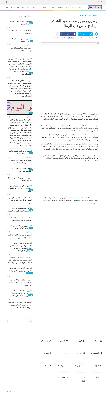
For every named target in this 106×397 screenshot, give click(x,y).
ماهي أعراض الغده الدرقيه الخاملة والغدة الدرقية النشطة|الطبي (21, 161)
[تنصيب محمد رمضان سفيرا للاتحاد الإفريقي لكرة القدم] (19, 40)
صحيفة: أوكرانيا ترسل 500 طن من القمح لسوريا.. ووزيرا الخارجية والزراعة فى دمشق (20, 282)
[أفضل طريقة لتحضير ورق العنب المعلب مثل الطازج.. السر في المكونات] (19, 209)
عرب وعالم (25, 7)
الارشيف (96, 15)
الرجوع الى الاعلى (9, 391)
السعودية (60, 7)
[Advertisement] (70, 99)
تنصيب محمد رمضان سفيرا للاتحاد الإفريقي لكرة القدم (21, 49)
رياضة (33, 7)
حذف (55, 37)
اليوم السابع (83, 15)
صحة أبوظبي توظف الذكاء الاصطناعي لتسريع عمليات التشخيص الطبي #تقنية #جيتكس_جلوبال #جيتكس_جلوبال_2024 (20, 260)
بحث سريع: (28, 318)
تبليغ (62, 37)
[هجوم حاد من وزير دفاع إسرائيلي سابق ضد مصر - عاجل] (19, 169)
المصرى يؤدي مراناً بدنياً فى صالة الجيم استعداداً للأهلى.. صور (20, 236)
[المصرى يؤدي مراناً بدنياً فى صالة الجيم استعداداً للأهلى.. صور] (19, 227)
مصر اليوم (75, 7)
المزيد (15, 7)
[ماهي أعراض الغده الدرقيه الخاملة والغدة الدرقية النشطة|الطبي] (19, 152)
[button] (5, 2)
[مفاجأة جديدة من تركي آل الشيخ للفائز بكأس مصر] (19, 22)
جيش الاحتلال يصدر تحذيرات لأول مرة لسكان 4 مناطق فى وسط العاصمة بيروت (20, 200)
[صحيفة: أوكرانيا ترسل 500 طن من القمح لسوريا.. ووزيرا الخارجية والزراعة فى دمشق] (19, 271)
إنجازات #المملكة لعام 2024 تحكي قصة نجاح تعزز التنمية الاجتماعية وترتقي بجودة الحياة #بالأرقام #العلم (20, 305)
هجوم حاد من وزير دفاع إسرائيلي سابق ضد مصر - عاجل (20, 179)
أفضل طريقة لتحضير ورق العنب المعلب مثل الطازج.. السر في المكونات (19, 219)
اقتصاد (52, 7)
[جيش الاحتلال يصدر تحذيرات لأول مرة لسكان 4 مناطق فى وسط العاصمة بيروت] (19, 188)
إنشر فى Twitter (83, 34)
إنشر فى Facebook (66, 34)
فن (39, 7)
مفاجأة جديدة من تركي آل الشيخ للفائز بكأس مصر (20, 32)
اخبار (67, 7)
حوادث (45, 7)
